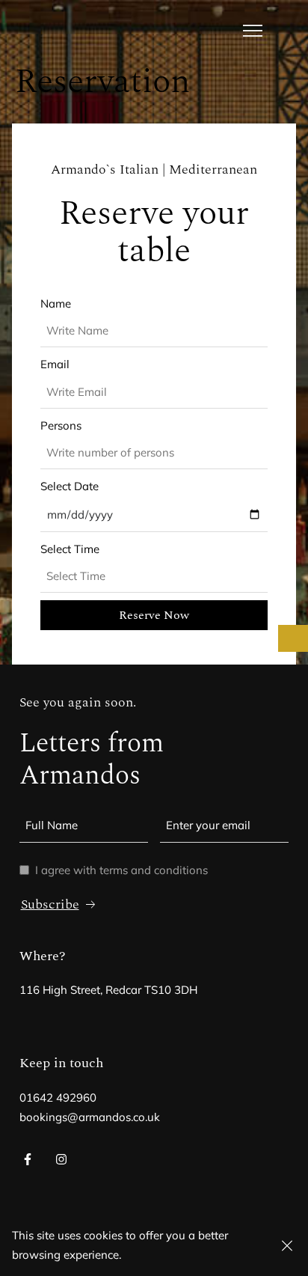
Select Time (69, 549)
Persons (60, 425)
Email (55, 364)
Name (55, 303)
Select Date (69, 486)
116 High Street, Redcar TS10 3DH (108, 990)
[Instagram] (60, 1159)
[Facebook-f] (27, 1159)
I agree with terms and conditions (121, 870)
